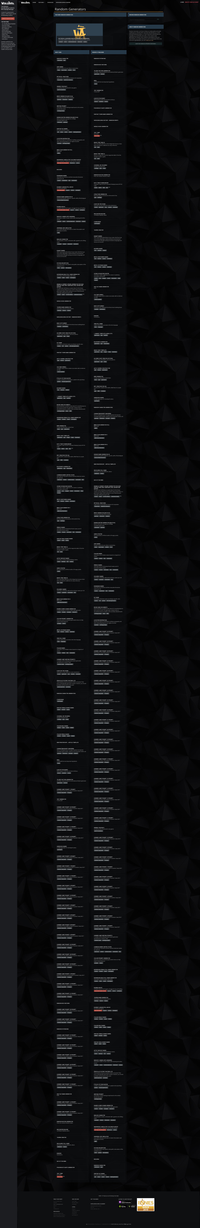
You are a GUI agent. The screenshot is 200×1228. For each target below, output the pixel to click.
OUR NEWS (74, 1204)
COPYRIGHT (74, 1212)
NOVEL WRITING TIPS (95, 1209)
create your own (149, 40)
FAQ (54, 1207)
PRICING (55, 1202)
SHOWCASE (50, 2)
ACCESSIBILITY (75, 1215)
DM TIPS (92, 1207)
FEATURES (41, 2)
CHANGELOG (56, 1208)
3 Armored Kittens (91, 1224)
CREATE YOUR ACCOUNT (8, 18)
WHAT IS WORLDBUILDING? (59, 1216)
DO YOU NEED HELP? (58, 1201)
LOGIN (182, 2)
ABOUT (55, 1205)
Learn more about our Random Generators (145, 43)
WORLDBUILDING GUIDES (96, 1205)
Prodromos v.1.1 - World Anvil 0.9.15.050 (103, 1224)
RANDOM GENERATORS (58, 1213)
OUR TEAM (74, 1201)
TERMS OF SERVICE (76, 1210)
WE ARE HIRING (75, 1202)
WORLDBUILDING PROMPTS (59, 1215)
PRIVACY (74, 1209)
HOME (34, 2)
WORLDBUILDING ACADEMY (63, 2)
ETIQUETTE (74, 1213)
